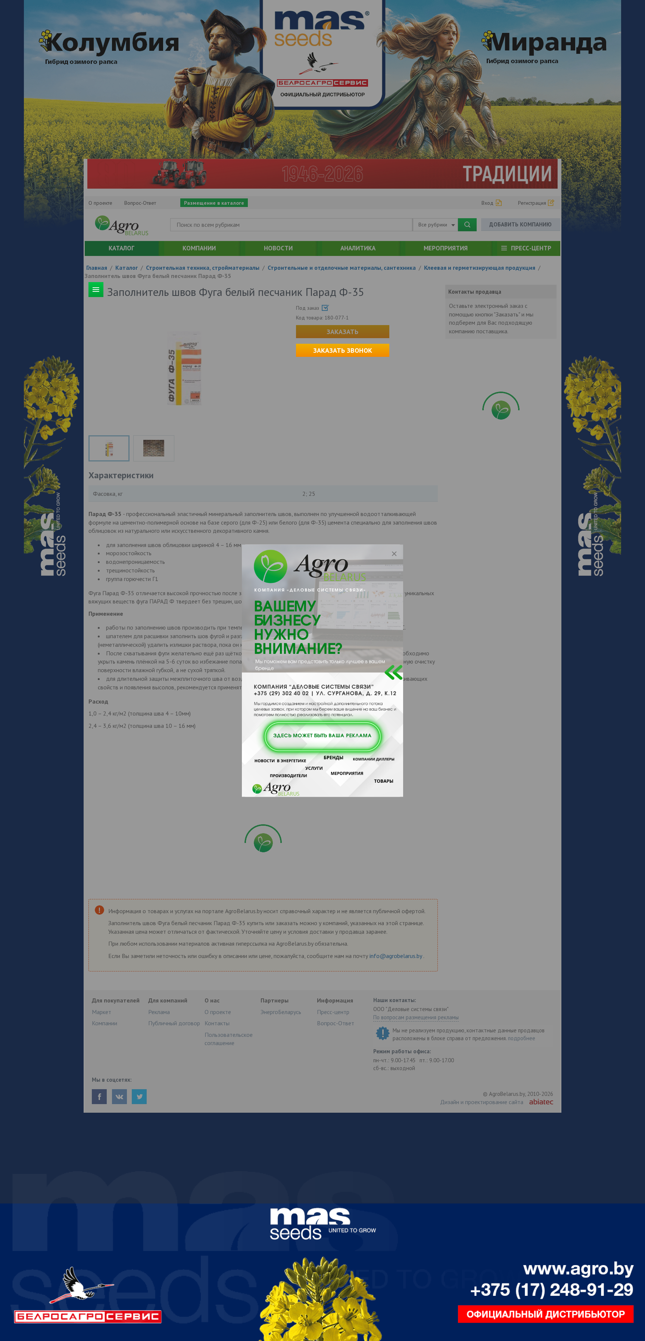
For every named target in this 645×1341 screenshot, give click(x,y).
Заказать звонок (342, 350)
